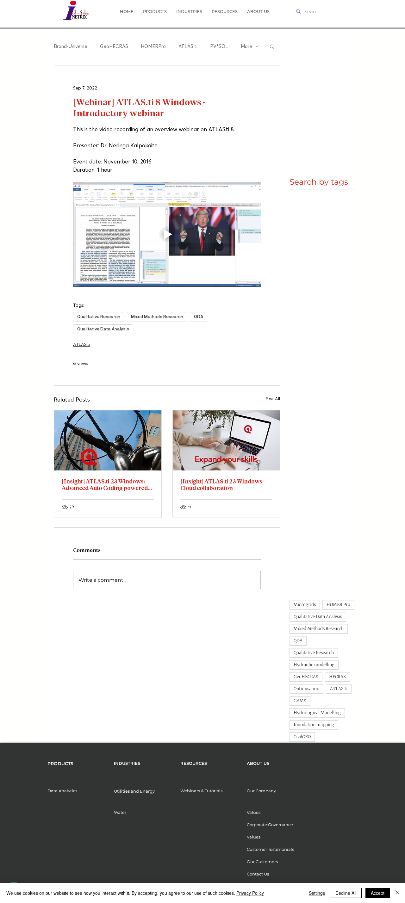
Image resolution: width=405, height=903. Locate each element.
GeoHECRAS (114, 46)
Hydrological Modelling (317, 713)
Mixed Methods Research (157, 317)
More (246, 46)
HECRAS (337, 676)
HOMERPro (153, 46)
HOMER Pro (338, 604)
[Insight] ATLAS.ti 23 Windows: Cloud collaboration (222, 484)
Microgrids (305, 604)
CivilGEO (302, 737)
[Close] (397, 893)
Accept (377, 893)
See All (273, 398)
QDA (198, 317)
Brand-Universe (70, 46)
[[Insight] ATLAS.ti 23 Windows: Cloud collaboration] (226, 440)
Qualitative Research (98, 317)
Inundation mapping (314, 725)
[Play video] (167, 234)
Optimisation (306, 688)
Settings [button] (317, 893)
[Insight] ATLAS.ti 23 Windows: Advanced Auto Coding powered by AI (105, 484)
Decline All (345, 893)
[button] (154, 11)
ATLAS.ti (187, 46)
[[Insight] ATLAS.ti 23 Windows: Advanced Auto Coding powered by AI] (107, 440)
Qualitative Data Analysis (103, 329)
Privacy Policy (250, 893)
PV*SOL (219, 46)
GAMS (300, 700)
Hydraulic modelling (314, 664)
